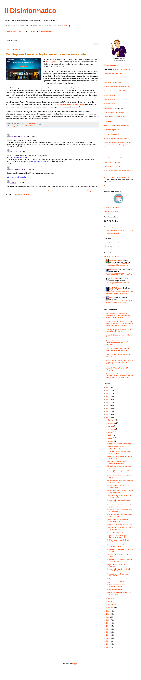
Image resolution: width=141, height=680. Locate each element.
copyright (15, 126)
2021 (108, 396)
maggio (110, 441)
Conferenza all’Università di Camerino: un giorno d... (116, 536)
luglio (110, 435)
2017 (108, 408)
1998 (108, 644)
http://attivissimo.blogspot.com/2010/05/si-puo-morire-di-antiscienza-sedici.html (118, 273)
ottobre (110, 426)
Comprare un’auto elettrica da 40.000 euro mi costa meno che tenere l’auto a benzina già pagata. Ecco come (119, 323)
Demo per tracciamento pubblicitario (116, 138)
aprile (110, 598)
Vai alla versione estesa (112, 256)
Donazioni (32, 31)
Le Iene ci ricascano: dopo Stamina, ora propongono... (119, 510)
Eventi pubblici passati (111, 211)
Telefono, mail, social (111, 65)
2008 (108, 626)
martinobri (113, 269)
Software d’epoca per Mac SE (117, 579)
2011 (108, 617)
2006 (108, 632)
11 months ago (123, 293)
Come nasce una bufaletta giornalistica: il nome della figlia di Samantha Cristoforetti (119, 362)
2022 (108, 393)
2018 (108, 405)
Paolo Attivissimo (115, 288)
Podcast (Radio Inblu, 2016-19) (114, 91)
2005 (108, 635)
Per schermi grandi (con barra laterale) (119, 230)
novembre (111, 423)
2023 (108, 390)
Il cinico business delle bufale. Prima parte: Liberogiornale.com (118, 330)
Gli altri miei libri (109, 186)
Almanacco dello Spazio (112, 166)
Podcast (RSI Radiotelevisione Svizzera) (118, 86)
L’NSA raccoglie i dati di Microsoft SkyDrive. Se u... (118, 541)
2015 (108, 414)
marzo (110, 601)
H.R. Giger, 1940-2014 (115, 532)
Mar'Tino (112, 297)
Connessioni (108, 121)
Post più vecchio (92, 191)
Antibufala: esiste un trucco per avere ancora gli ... (118, 447)
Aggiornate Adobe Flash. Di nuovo (119, 582)
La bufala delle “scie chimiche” (114, 112)
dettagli (66, 26)
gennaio (111, 607)
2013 (108, 611)
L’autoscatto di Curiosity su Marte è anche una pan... (119, 560)
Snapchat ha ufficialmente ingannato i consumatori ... (120, 528)
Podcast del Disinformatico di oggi (119, 443)
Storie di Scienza (109, 95)
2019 (108, 402)
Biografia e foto (109, 73)
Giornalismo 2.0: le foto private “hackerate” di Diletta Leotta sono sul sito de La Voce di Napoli (118, 315)
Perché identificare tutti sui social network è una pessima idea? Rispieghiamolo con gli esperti (118, 145)
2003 (108, 641)
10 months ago (128, 274)
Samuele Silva (114, 279)
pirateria (21, 126)
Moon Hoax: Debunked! (112, 162)
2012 (108, 614)
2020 (108, 399)
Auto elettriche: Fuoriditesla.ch (114, 117)
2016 (108, 411)
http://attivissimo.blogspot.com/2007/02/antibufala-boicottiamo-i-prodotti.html (119, 264)
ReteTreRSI (28, 126)
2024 (108, 387)
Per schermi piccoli (112, 233)
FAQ (105, 78)
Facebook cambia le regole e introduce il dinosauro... (117, 462)
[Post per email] (39, 124)
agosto (110, 432)
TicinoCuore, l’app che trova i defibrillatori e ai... (117, 520)
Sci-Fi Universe (45, 31)
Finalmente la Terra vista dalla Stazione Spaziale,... (117, 546)
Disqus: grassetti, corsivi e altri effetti (116, 125)
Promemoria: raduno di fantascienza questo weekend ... (120, 491)
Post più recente (12, 191)
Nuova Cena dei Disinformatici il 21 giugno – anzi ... (119, 506)
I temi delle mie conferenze (113, 82)
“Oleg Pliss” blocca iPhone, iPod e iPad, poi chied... (119, 452)
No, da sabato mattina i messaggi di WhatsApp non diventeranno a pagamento (118, 342)
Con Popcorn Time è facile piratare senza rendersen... (119, 515)
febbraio (111, 604)
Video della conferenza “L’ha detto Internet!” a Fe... (119, 496)
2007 (108, 629)
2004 (108, 638)
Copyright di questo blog (112, 134)
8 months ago (124, 265)
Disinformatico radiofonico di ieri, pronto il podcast (118, 570)
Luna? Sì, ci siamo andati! (113, 158)
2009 (108, 623)
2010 (108, 620)
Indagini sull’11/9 (109, 99)
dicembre (111, 420)
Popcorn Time (76, 88)
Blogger (74, 663)
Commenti (110, 246)
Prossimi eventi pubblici (15, 31)
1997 (108, 647)
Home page (52, 191)
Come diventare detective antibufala (116, 177)
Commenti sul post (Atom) (22, 194)
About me (118, 73)
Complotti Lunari (109, 104)
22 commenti (32, 124)
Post (108, 242)
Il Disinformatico (30, 10)
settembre (111, 429)
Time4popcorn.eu (52, 62)
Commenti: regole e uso (112, 130)
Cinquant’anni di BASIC (115, 589)
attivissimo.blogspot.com (121, 69)
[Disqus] (52, 160)
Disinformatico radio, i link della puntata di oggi (118, 486)
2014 (108, 417)
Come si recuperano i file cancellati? (120, 524)
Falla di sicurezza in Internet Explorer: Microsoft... (117, 585)
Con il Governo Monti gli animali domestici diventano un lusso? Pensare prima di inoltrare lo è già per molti (119, 375)
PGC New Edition (115, 260)
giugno (110, 438)
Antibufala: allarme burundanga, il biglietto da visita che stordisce (117, 349)
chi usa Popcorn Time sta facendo (69, 104)
